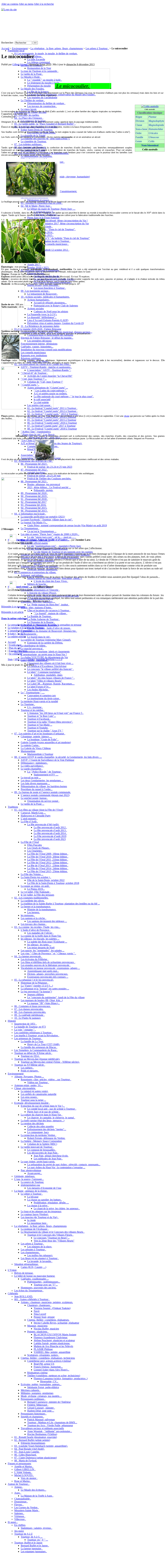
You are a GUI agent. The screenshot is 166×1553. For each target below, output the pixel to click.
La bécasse (32, 1196)
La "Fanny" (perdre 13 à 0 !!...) (37, 985)
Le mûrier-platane (17, 636)
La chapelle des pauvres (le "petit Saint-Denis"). (45, 138)
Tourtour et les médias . (33, 710)
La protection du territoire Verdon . (38, 1135)
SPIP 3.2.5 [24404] (24, 659)
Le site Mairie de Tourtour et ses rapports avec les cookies (63, 551)
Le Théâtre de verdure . (33, 100)
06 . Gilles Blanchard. (25, 1454)
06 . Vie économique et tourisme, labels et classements (42, 651)
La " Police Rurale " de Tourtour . (44, 771)
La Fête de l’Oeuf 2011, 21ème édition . (47, 859)
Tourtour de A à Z (23, 1533)
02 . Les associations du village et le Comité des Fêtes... (42, 364)
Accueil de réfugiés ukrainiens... (50, 302)
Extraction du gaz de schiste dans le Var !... (43, 1105)
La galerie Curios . (30, 745)
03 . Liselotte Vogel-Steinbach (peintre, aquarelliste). (41, 1446)
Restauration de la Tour (39, 68)
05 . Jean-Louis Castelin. (27, 1451)
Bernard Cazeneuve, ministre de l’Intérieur (49, 1402)
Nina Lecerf (40, 1314)
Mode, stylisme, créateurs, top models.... (41, 1396)
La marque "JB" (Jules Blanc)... (43, 1003)
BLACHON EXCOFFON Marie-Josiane (55, 1334)
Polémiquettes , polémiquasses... (43, 1281)
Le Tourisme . (28, 704)
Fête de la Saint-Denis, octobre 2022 (46, 880)
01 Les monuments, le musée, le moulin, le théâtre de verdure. (45, 53)
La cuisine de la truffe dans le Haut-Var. (41, 935)
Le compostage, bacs (38, 1132)
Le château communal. (38, 62)
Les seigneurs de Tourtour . (28, 1038)
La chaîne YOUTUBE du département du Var (44, 657)
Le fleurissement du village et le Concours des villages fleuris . (52, 1232)
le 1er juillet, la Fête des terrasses (37, 894)
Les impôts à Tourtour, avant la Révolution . (36, 1035)
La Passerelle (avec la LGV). (42, 314)
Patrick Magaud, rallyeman (41, 1419)
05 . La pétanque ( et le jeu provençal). (34, 979)
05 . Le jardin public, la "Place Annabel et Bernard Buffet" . (45, 123)
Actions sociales (35, 308)
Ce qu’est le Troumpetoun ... (41, 531)
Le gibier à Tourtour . (32, 1193)
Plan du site (15, 648)
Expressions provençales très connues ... (47, 977)
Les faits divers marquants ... (35, 783)
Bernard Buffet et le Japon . (35, 1545)
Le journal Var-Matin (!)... (34, 522)
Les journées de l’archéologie (42, 97)
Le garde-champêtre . (31, 768)
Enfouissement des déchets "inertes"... (46, 1129)
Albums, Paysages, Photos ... (29, 1076)
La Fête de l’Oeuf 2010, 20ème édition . (47, 856)
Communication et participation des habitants (50, 335)
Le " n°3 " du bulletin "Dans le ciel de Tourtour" (65, 238)
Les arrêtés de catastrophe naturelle (38, 1094)
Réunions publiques (31, 358)
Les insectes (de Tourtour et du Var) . (40, 1217)
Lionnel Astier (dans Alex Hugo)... (51, 1369)
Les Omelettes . (35, 850)
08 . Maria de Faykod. (25, 1460)
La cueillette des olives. (33, 900)
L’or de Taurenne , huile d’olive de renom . (49, 628)
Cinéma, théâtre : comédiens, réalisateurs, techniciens (48, 1358)
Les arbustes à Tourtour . (33, 1249)
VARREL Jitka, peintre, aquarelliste (52, 1352)
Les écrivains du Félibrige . (34, 959)
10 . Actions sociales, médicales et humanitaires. (45, 296)
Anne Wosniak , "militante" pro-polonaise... (49, 1431)
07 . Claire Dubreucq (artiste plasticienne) (35, 1457)
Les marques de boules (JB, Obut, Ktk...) (42, 1000)
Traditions (13, 806)
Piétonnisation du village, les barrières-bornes (44, 786)
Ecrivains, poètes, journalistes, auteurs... (41, 1384)
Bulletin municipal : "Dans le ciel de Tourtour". (51, 229)
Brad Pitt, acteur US (44, 1363)
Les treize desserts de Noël (40, 947)
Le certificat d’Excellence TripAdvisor (46, 666)
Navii (36, 1311)
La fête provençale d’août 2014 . (50, 833)
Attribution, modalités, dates (48, 675)
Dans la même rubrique (14, 618)
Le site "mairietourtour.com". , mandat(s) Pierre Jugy (54, 546)
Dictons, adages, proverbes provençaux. (47, 974)
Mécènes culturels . (30, 1390)
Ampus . (18, 1487)
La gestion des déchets (32, 1123)
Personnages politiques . (33, 1399)
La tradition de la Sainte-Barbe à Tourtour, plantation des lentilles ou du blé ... (60, 903)
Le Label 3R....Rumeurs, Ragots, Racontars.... (51, 683)
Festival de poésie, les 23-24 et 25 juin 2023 (49, 466)
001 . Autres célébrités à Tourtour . (32, 1299)
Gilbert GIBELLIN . (25, 1469)
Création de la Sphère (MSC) (42, 1144)
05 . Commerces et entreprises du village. (35, 572)
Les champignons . (30, 1252)
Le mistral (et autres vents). (34, 1091)
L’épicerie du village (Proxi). (42, 592)
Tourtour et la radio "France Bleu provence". (50, 721)
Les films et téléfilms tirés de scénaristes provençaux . (48, 962)
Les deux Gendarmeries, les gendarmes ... (42, 780)
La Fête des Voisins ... (32, 874)
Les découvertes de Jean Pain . (43, 1152)
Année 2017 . (34, 264)
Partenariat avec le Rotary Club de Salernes (56, 305)
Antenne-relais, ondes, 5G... (28, 1085)
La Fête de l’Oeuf (30, 842)
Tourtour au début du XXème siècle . (33, 1053)
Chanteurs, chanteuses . (39, 1305)
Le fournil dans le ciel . (39, 636)
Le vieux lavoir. (29, 109)
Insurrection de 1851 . (25, 1023)
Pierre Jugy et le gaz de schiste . (43, 1111)
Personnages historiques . (34, 1413)
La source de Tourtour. (32, 1182)
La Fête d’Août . (29, 821)
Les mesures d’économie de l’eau (44, 1188)
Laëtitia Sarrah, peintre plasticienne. (52, 1343)
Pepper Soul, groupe (44, 1317)
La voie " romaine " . (25, 1029)
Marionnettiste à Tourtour (40, 754)
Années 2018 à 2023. (38, 267)
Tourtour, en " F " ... (37, 1539)
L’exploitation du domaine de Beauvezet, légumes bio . (49, 631)
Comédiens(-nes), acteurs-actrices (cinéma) (49, 1361)
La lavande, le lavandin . (39, 1261)
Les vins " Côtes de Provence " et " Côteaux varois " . (48, 953)
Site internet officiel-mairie (34, 543)
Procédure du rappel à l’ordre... (37, 789)
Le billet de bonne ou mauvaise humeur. (34, 1276)
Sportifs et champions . (32, 1416)
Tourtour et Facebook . (39, 719)
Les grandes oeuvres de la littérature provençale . (46, 965)
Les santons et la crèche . (33, 918)
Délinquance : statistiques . (34, 763)
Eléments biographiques (33, 1443)
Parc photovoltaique (31, 1170)
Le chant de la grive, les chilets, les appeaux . (57, 1208)
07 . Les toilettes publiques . (28, 144)
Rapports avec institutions (34, 355)
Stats (10, 659)
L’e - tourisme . (35, 707)
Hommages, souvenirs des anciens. (38, 1287)
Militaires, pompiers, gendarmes (37, 1393)
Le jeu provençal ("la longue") (36, 991)
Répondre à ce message (13, 606)
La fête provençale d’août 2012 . (50, 827)
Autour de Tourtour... (19, 1484)
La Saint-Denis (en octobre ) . (36, 877)
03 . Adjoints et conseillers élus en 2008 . (42, 203)
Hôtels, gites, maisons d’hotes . (36, 607)
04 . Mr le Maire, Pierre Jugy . (36, 206)
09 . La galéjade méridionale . (29, 1015)
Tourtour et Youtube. (37, 727)
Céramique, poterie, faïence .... (36, 736)
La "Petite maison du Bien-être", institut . (48, 604)
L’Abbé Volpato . (23, 1472)
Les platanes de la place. (39, 1246)
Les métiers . (27, 1067)
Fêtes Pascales (34, 845)
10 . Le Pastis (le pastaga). (27, 1018)
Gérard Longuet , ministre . (41, 1407)
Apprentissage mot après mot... (43, 971)
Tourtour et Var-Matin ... (39, 724)
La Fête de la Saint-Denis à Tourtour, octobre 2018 (53, 883)
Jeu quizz (19, 1531)
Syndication (15, 645)
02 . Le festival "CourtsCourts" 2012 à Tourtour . (52, 411)
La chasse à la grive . (38, 1205)
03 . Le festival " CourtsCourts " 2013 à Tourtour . (53, 414)
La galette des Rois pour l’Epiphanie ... (47, 941)
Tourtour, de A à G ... (31, 1536)
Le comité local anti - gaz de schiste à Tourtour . (51, 1108)
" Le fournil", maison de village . (50, 613)
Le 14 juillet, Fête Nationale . (36, 891)
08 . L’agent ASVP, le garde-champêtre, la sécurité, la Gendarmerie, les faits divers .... (58, 757)
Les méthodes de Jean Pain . (48, 1158)
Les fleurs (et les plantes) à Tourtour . (40, 1258)
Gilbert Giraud (19, 64)
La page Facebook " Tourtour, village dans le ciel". (47, 519)
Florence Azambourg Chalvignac (51, 1337)
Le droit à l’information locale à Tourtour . (48, 241)
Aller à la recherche (44, 4)
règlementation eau (30, 1185)
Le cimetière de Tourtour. (34, 141)
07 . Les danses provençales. (28, 1009)
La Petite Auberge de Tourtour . (43, 619)
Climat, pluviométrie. (25, 1088)
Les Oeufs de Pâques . (38, 848)
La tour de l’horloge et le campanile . (39, 71)
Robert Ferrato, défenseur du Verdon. (46, 1138)
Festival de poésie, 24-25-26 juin (44, 475)
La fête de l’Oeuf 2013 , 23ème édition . (47, 865)
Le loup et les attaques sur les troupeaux (41, 1211)
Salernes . (19, 1513)
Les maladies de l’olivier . (40, 933)
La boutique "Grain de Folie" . (43, 739)
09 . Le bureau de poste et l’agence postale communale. (42, 792)
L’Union (12, 1270)
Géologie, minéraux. (24, 1176)
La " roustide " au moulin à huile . (44, 79)
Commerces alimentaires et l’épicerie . (40, 590)
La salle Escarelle (36, 59)
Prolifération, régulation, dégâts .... (51, 1202)
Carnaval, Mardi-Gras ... (33, 812)
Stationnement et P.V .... (46, 774)
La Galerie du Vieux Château (36, 748)
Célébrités (13, 1293)
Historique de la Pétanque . (34, 982)
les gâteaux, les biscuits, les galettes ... (40, 938)
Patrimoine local (16, 50)
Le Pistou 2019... (36, 889)
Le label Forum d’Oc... (39, 686)
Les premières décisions (39, 340)
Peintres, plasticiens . (37, 1331)
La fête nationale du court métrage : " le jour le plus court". (64, 396)
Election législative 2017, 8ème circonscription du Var (61, 223)
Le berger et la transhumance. (36, 906)
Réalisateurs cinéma (37, 1372)
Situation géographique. (26, 1264)
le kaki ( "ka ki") (16, 633)
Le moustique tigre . (37, 1223)
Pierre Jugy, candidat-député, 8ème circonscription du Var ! (57, 220)
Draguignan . (21, 1501)
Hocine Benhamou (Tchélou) (42, 1434)
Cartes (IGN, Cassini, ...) (33, 1267)
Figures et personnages (19, 1463)
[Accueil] (9, 9)
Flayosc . (19, 1504)
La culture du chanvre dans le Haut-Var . (41, 1114)
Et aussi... (13, 1522)
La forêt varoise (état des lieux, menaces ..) (42, 1120)
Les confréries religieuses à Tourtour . (33, 1032)
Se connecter (15, 653)
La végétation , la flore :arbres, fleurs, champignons (40, 1226)
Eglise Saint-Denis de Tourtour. (37, 129)
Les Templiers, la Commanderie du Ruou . (36, 1050)
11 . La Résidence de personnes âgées (40, 326)
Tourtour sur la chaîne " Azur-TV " (45, 730)
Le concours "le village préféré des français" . (50, 669)
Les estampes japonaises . (34, 1551)
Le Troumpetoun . (30, 528)
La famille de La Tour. (32, 1041)
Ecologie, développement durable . (32, 1103)
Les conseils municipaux (33, 352)
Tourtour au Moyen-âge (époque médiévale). (37, 1059)
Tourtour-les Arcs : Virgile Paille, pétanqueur (50, 1425)
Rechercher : (7, 42)
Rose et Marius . (22, 1481)
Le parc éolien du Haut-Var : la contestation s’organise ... (56, 1167)
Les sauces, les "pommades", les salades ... (42, 950)
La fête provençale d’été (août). (43, 824)
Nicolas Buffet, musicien (46, 1328)
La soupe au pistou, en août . (35, 886)
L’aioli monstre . (29, 818)
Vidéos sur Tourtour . (38, 1082)
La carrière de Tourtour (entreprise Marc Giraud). (46, 639)
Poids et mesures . (30, 1070)
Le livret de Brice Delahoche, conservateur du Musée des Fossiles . (61, 94)
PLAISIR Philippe (43, 1349)
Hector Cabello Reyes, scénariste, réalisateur (56, 1322)
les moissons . (28, 915)
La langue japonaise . (31, 1548)
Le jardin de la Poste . (32, 74)
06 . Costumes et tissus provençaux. (32, 1006)
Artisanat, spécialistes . (32, 575)
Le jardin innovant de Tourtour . (37, 1147)
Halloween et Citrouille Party (36, 815)
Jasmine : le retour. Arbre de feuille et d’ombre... (42, 539)
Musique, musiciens (37, 1325)
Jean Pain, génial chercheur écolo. (51, 1155)
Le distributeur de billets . (34, 645)
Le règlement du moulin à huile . (43, 82)
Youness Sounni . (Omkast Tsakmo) (52, 1308)
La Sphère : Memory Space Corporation (41, 1141)
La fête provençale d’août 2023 (50, 839)
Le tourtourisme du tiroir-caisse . (43, 698)
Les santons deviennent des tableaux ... (47, 921)
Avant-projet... (34, 1173)
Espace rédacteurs (18, 650)
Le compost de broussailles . (41, 1149)
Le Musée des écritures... (33, 1490)
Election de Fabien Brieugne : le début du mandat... (47, 337)
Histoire (12, 1020)
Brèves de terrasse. (23, 1273)
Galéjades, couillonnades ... (35, 1278)
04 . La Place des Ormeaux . (28, 118)
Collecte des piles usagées (40, 1126)
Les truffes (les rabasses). (40, 1255)
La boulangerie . (29, 634)
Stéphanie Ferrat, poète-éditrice (43, 1387)
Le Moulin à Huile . (31, 77)
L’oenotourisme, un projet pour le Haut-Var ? (44, 654)
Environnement (16, 1073)
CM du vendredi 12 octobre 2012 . (51, 250)
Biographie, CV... (49, 1381)
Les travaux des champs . (34, 924)
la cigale (31, 1220)
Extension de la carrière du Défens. (45, 642)
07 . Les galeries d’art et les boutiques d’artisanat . (39, 733)
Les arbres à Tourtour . (32, 1243)
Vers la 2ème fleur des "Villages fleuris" (54, 1240)
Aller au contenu (9, 4)
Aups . (17, 1492)
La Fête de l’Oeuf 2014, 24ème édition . (47, 868)
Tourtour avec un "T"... (46, 1284)
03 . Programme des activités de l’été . (33, 461)
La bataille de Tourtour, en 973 (30, 1026)
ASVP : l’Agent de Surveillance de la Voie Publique (47, 760)
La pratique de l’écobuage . (35, 1229)
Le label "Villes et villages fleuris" (44, 680)
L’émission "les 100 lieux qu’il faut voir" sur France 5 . (55, 713)
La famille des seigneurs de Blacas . (39, 1047)
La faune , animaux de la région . (31, 1191)
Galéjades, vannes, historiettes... (37, 346)
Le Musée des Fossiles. (32, 88)
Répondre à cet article (12, 612)
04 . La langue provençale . (28, 956)
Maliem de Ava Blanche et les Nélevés (53, 1346)
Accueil (5, 48)
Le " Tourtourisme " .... (33, 692)
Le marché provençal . (32, 648)
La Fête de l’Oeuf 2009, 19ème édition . (47, 853)
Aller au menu (26, 4)
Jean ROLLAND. (23, 1296)
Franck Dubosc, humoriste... (48, 1366)
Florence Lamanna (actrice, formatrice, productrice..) (61, 1378)
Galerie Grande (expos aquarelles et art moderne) (46, 742)
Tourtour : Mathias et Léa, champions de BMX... (52, 1422)
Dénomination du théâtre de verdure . (46, 103)
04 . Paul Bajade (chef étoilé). (29, 1448)
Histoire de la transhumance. (41, 909)
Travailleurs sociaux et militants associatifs (42, 1428)
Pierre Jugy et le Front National (43, 217)
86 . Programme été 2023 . (34, 464)
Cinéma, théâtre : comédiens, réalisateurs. (48, 1319)
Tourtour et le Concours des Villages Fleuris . (50, 1234)
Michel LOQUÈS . (24, 1475)
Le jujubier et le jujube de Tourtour (25, 627)
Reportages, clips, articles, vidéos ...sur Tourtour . (46, 1079)
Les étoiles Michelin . (38, 689)
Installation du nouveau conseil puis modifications (46, 349)
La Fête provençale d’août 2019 (50, 836)
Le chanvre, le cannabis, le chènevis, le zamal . (51, 1117)
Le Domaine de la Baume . (41, 622)
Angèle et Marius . (23, 1466)
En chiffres (19, 1525)
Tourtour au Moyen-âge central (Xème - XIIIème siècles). (50, 1062)
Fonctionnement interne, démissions (39, 343)
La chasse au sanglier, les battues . (44, 1199)
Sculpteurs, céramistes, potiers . (43, 1355)
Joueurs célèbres (35, 994)
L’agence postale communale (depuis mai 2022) (45, 795)
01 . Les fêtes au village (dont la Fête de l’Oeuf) (38, 809)
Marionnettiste (28, 751)
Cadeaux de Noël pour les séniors (51, 311)
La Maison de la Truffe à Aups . (37, 1495)
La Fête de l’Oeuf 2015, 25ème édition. (47, 871)
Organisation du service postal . (43, 801)
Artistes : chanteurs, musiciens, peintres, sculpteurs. (47, 1302)
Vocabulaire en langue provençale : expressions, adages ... (50, 968)
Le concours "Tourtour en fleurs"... (52, 1237)
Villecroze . (20, 1519)
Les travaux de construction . (42, 106)
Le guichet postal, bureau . (34, 798)
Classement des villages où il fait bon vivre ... (50, 663)
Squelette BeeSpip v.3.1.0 (49, 659)
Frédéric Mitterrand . (37, 1404)
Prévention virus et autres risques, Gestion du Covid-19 (55, 323)
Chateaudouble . (22, 1498)
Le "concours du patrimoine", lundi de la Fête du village (56, 997)
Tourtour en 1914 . (30, 1056)
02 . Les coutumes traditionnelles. (31, 897)
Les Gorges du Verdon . (26, 1507)
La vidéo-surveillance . (32, 765)
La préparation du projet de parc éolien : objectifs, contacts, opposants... (63, 1164)
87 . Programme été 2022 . (34, 469)
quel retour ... (23, 586)
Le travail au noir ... (31, 777)
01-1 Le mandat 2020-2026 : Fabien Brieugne (37, 329)
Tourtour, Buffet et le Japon (28, 1542)
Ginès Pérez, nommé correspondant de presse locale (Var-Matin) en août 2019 (67, 525)
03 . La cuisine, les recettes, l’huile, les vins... (37, 927)
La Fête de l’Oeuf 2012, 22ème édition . (47, 862)
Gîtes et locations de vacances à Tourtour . (48, 610)
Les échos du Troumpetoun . (28, 1290)
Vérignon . (19, 1516)
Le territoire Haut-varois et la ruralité (39, 701)
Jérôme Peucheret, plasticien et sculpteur (54, 1340)
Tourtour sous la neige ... (33, 1100)
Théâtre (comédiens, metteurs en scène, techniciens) (53, 1375)
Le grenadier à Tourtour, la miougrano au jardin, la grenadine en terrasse (44, 624)
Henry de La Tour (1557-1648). (43, 1044)
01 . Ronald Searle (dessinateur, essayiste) (35, 1437)
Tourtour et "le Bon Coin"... (41, 716)
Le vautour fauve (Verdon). (35, 1214)
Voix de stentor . (29, 1478)
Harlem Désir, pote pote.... (40, 1410)
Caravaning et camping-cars (41, 695)
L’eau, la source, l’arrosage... (29, 1179)
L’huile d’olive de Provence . (35, 930)
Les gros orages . (29, 1097)
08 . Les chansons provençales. (30, 1012)
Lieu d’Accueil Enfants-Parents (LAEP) (47, 320)
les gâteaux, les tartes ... (39, 944)
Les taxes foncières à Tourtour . (50, 288)
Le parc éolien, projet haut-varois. (38, 1161)
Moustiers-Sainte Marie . (26, 1510)
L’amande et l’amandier (20, 630)
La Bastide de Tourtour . (39, 616)
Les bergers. (33, 912)
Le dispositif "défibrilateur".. (41, 317)
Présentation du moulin (39, 85)
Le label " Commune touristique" (44, 672)
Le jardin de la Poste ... (32, 804)
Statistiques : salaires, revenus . (36, 1528)
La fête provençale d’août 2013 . (50, 830)
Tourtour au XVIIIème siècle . (29, 1064)
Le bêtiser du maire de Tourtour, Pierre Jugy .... (51, 208)
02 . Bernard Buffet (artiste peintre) (32, 1440)
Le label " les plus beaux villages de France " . (51, 678)
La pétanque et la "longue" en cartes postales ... (45, 988)
